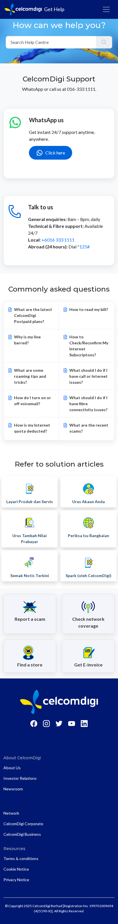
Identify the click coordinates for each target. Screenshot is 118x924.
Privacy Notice (16, 879)
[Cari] (104, 42)
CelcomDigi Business (22, 834)
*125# (83, 246)
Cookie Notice (16, 869)
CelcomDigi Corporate (23, 823)
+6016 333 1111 (58, 239)
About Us (12, 767)
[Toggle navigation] (106, 9)
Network (11, 813)
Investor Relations (20, 778)
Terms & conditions (20, 858)
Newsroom (13, 788)
